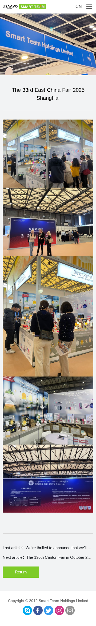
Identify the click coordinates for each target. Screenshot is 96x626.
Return (21, 572)
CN (78, 6)
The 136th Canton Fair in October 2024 (60, 557)
